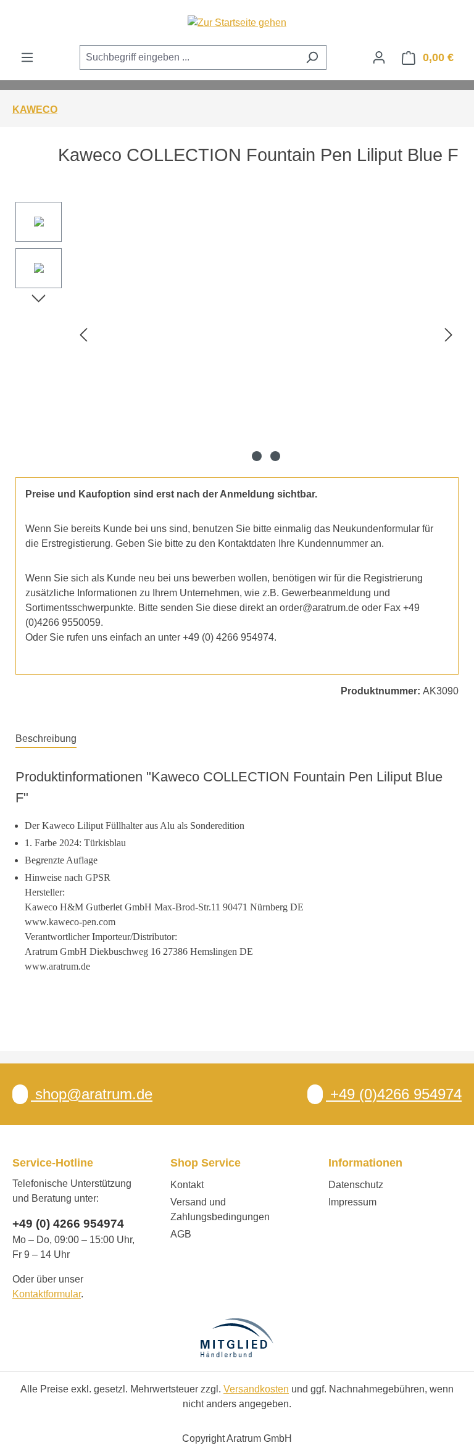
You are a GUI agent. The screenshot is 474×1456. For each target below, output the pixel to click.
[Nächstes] (448, 334)
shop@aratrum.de (91, 1094)
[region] (237, 334)
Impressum (352, 1202)
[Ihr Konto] (379, 57)
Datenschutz (355, 1184)
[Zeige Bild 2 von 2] (275, 456)
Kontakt (187, 1184)
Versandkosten (256, 1389)
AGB (180, 1234)
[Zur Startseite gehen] (237, 22)
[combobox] (189, 57)
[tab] (46, 739)
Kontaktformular (46, 1294)
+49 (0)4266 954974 (394, 1094)
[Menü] (27, 57)
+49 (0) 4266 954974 (68, 1223)
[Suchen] (311, 57)
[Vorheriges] (83, 334)
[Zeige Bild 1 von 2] (257, 456)
